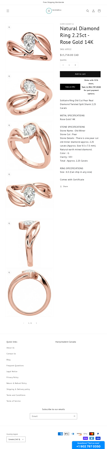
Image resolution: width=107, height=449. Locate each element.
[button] (8, 11)
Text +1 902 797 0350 (91, 87)
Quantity (63, 60)
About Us (10, 348)
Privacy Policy (12, 377)
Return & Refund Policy (17, 383)
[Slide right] (36, 323)
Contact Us (11, 353)
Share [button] (65, 186)
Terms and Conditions (16, 395)
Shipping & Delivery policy (18, 389)
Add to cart (80, 74)
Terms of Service (14, 401)
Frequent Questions (15, 365)
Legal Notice (12, 371)
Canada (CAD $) (14, 439)
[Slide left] (24, 323)
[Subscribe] (74, 416)
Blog (8, 359)
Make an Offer (70, 87)
